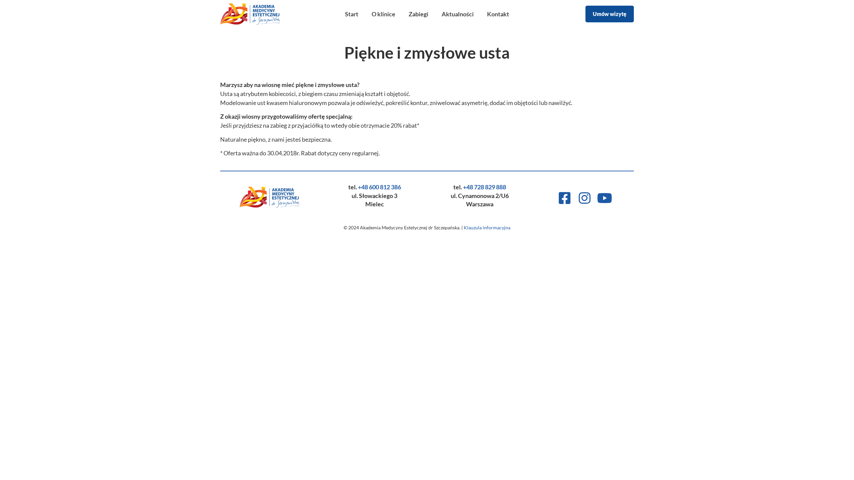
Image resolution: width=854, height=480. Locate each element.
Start (351, 14)
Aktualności (458, 14)
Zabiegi (418, 14)
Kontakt (498, 14)
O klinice (383, 14)
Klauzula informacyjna (487, 227)
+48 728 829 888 (484, 187)
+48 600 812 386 (379, 187)
